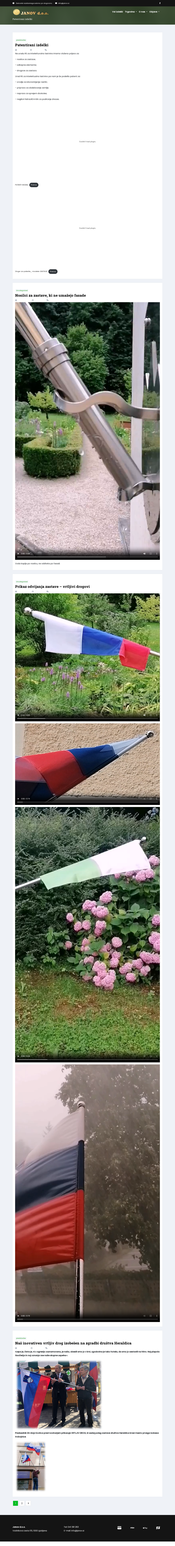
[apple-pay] (145, 1528)
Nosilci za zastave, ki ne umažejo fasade (50, 295)
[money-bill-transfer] (158, 1527)
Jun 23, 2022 (23, 300)
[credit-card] (119, 1527)
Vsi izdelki (117, 11)
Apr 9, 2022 (23, 1348)
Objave (153, 11)
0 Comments (54, 50)
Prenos (34, 185)
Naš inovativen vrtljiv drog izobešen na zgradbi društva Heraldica (73, 1343)
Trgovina (130, 11)
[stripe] (132, 1527)
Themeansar (67, 1543)
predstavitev (21, 40)
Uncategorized (22, 290)
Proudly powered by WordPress (26, 1543)
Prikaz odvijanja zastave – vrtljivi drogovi (52, 586)
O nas (142, 11)
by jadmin (38, 50)
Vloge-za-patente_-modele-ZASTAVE (31, 271)
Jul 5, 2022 (23, 50)
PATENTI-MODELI (21, 185)
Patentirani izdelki (31, 45)
